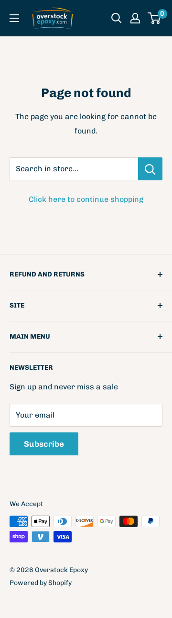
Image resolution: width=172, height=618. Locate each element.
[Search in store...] (150, 168)
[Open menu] (14, 18)
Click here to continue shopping (86, 199)
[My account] (135, 18)
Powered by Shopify (41, 583)
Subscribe (44, 444)
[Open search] (116, 18)
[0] (155, 18)
